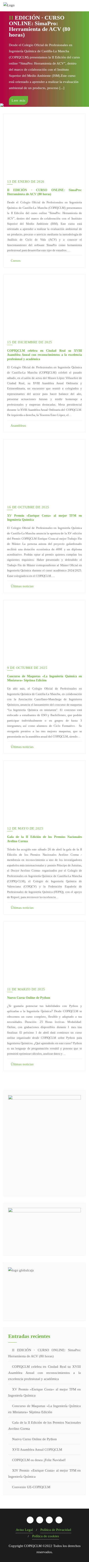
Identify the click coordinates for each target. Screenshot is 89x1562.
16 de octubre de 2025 (28, 507)
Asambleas (18, 425)
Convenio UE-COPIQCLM (31, 1487)
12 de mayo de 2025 (25, 828)
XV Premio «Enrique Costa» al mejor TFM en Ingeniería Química (44, 1392)
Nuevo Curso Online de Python (28, 997)
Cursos (15, 260)
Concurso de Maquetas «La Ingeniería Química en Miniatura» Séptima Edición (44, 1409)
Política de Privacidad (55, 1530)
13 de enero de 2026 (25, 181)
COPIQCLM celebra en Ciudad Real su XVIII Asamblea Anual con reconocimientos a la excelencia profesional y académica (44, 355)
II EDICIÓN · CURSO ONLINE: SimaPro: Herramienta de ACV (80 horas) (44, 1353)
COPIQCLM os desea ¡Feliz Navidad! (39, 1460)
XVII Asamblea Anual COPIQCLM (37, 1449)
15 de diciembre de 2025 (29, 342)
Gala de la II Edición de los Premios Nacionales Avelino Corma (44, 1425)
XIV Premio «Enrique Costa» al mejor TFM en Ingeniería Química (44, 1473)
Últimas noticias (22, 586)
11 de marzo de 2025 (26, 989)
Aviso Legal (24, 1530)
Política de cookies (45, 1536)
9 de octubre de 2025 (27, 668)
